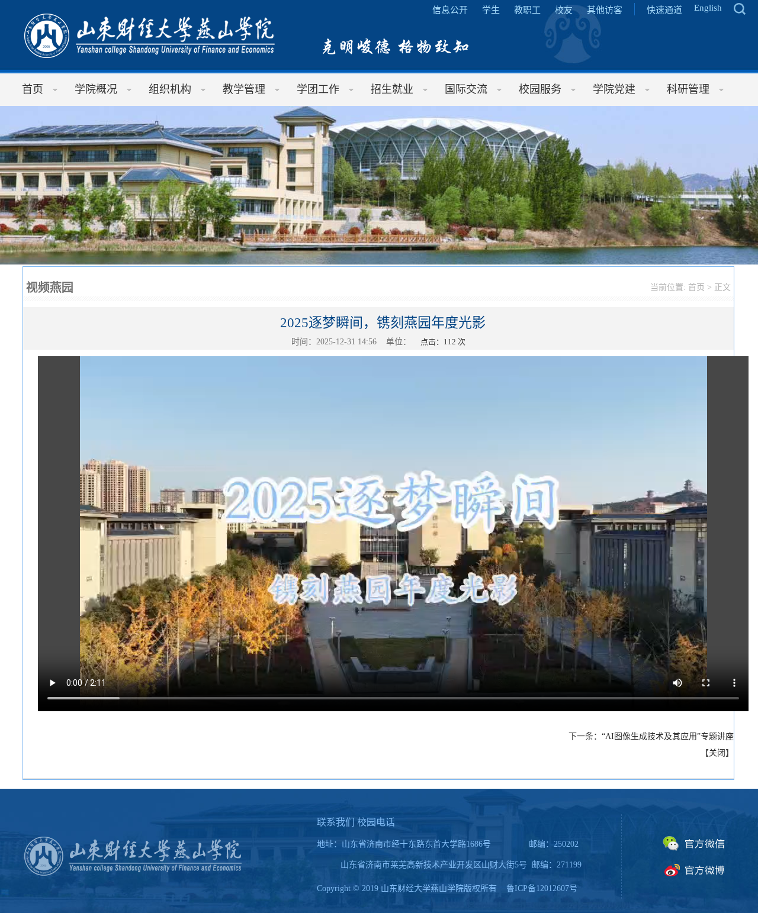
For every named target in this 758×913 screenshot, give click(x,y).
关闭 (717, 753)
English (708, 7)
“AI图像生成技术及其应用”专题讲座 (668, 736)
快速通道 (664, 10)
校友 (564, 10)
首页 (696, 287)
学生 (491, 10)
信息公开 (450, 10)
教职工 (527, 10)
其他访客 (604, 10)
